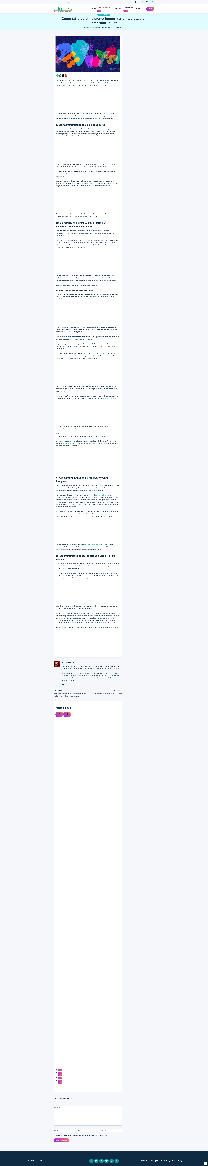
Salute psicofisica (104, 14)
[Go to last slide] (59, 714)
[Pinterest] (66, 75)
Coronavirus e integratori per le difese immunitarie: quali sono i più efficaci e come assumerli (70, 693)
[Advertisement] (87, 151)
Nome (56, 1130)
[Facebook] (135, 2)
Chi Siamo (118, 8)
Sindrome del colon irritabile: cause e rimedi (108, 692)
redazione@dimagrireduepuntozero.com (65, 2)
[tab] (60, 1070)
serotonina (67, 443)
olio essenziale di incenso (92, 544)
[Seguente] (67, 714)
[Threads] (116, 1161)
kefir (107, 504)
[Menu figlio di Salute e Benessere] (99, 11)
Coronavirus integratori (102, 495)
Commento (58, 1107)
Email (80, 1130)
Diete (150, 8)
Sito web (104, 1130)
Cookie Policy (177, 1161)
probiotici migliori (75, 504)
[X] (139, 2)
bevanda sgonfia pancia (111, 398)
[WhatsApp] (57, 75)
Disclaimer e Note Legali (149, 1161)
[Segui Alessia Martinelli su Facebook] (63, 684)
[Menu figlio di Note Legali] (126, 11)
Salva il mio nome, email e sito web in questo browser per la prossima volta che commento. (81, 1135)
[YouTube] (106, 1161)
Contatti (139, 8)
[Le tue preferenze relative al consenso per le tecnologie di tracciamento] (205, 1163)
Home (94, 8)
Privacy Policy (165, 1161)
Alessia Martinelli (88, 27)
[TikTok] (111, 1161)
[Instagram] (142, 2)
